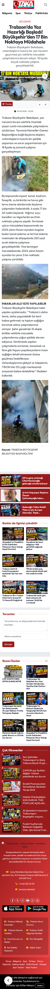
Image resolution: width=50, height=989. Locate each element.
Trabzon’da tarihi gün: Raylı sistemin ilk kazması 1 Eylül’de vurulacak (36, 599)
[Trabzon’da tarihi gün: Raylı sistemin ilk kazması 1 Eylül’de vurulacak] (37, 586)
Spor (18, 13)
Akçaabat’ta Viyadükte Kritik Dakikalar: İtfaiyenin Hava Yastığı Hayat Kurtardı (12, 545)
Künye (8, 961)
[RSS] (37, 900)
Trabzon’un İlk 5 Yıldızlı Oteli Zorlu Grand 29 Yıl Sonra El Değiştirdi (12, 598)
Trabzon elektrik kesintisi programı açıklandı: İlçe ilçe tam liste (12, 572)
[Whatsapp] (32, 900)
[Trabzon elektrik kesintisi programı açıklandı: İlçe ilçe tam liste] (13, 560)
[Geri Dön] (8, 980)
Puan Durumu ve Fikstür (13, 940)
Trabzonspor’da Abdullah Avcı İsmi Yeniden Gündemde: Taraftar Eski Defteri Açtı (35, 684)
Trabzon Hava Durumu (34, 923)
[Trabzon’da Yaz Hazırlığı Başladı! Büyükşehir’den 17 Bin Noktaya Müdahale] (25, 86)
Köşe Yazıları (31, 967)
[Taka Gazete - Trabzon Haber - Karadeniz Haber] (23, 4)
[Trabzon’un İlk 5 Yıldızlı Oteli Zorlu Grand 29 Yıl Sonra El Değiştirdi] (13, 586)
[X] (17, 900)
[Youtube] (27, 900)
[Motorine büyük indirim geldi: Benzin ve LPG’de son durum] (13, 725)
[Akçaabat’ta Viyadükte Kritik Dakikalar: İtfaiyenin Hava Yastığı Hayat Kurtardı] (13, 533)
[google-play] (37, 909)
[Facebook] (12, 900)
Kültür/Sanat (32, 964)
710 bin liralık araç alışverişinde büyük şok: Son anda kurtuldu (37, 571)
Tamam (39, 986)
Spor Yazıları (18, 967)
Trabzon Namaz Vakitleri (13, 932)
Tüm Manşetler (36, 939)
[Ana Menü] (3, 4)
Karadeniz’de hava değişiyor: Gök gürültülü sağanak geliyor (34, 545)
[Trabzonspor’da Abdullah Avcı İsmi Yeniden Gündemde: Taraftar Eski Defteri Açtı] (37, 671)
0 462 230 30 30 (26, 883)
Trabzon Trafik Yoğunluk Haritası (34, 932)
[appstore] (13, 909)
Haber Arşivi (35, 947)
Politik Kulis (41, 13)
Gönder (8, 644)
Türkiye (28, 13)
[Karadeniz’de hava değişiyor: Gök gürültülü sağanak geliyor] (37, 533)
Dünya (40, 961)
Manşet (43, 964)
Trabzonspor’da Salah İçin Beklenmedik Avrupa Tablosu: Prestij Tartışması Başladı (12, 709)
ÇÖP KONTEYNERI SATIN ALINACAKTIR (11, 680)
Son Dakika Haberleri (10, 949)
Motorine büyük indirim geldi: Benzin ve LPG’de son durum (12, 735)
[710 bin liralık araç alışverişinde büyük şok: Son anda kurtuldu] (37, 560)
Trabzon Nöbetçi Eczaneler (13, 923)
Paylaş (8, 104)
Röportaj (7, 964)
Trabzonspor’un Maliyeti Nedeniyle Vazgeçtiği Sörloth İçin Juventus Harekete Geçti (36, 711)
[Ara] (45, 5)
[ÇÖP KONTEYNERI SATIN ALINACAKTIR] (13, 671)
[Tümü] (46, 660)
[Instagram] (22, 900)
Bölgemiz (7, 13)
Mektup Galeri (18, 964)
